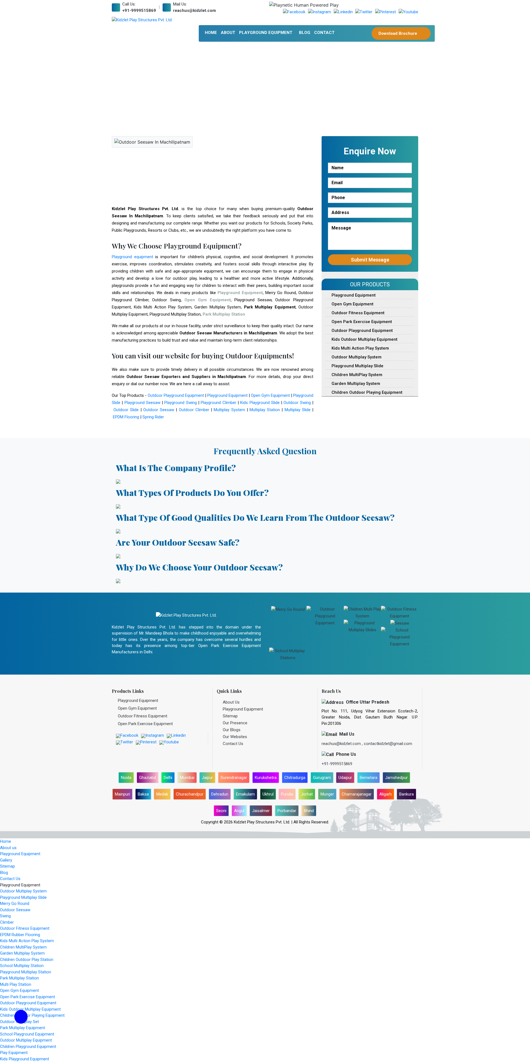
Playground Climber (218, 402)
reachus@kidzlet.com (194, 10)
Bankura (406, 794)
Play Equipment (14, 1052)
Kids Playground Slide (260, 402)
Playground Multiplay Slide (356, 365)
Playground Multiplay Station (25, 971)
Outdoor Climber (194, 409)
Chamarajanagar (357, 794)
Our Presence (235, 722)
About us (8, 847)
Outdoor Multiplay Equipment (26, 1040)
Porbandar (286, 810)
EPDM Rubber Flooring (20, 934)
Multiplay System (229, 409)
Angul (239, 810)
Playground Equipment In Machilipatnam (239, 89)
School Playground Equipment (27, 1034)
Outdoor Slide (126, 409)
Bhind (309, 810)
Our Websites (235, 736)
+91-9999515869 (139, 10)
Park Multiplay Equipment (22, 1027)
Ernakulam (245, 794)
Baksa (143, 794)
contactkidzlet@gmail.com (388, 743)
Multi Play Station (15, 984)
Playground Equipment (265, 32)
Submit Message (370, 260)
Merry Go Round (14, 903)
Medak (162, 794)
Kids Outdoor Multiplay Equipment (364, 339)
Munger (327, 794)
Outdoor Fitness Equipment (357, 312)
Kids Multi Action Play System (359, 348)
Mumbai (187, 777)
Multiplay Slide (298, 409)
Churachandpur (189, 794)
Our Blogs (231, 729)
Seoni (221, 810)
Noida (126, 777)
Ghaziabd (147, 777)
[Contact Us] (21, 1020)
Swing (5, 915)
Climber (7, 922)
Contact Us (233, 743)
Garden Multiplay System (355, 383)
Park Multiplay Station (19, 978)
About (228, 32)
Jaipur (207, 777)
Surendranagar (234, 777)
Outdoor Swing (297, 402)
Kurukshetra (266, 777)
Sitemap (230, 716)
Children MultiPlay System (356, 374)
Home (211, 32)
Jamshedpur (396, 777)
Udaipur (345, 777)
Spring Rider (153, 416)
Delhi (168, 777)
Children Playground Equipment (28, 1046)
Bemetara (368, 777)
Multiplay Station (265, 409)
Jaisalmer (261, 810)
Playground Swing (180, 402)
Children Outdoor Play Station (26, 959)
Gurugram (322, 777)
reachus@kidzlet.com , (343, 743)
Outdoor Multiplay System (355, 357)
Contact (324, 32)
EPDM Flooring (126, 416)
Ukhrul (268, 794)
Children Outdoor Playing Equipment (366, 392)
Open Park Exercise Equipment (361, 321)
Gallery (6, 860)
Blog (304, 32)
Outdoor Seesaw (158, 409)
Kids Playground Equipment (24, 1058)
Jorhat (307, 794)
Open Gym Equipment (270, 395)
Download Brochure (398, 33)
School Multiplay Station (22, 965)
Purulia (287, 794)
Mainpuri (122, 794)
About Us (231, 702)
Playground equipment (132, 256)
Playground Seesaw (142, 402)
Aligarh (385, 794)
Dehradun (219, 794)
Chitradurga (294, 777)
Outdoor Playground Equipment (176, 395)
